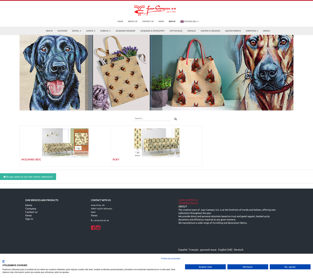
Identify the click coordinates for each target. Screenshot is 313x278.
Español (182, 249)
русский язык (208, 249)
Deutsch (238, 249)
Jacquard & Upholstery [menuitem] (152, 30)
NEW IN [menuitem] (49, 30)
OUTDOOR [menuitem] (62, 30)
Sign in (29, 218)
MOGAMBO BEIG (31, 159)
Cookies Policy (188, 203)
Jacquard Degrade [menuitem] (125, 30)
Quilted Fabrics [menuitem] (233, 30)
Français (193, 249)
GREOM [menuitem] (266, 30)
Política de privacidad (170, 258)
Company (30, 208)
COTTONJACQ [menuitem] (176, 30)
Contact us (31, 211)
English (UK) (190, 21)
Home (28, 205)
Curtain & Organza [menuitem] (210, 30)
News (28, 215)
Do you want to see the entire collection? (29, 176)
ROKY (116, 159)
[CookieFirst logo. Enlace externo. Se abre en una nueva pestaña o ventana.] (3, 261)
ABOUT (182, 206)
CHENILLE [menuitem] (191, 30)
